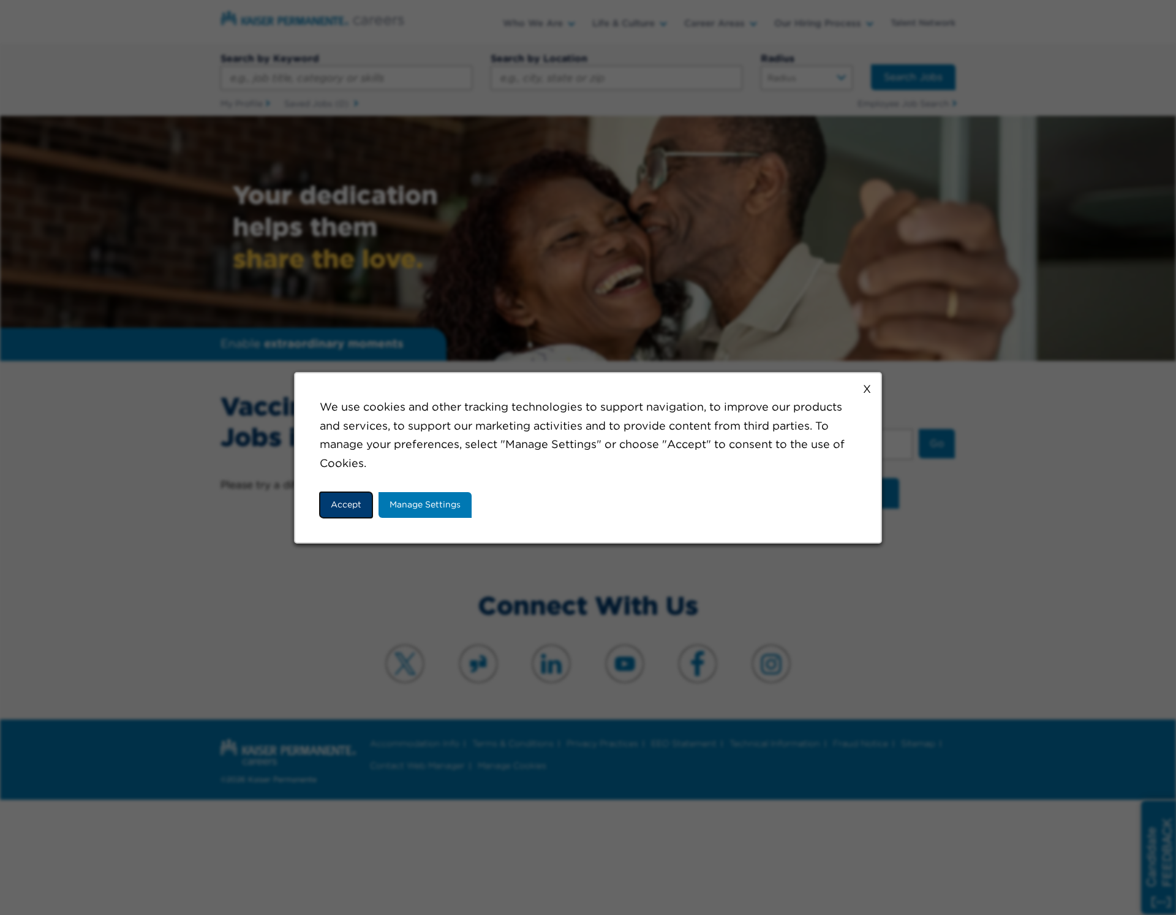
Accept (346, 504)
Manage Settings (425, 504)
